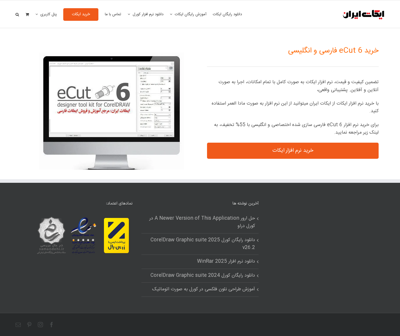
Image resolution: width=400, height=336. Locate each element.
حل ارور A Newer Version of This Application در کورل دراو (202, 222)
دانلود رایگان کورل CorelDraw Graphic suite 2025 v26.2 (203, 244)
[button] (17, 14)
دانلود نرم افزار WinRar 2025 (226, 261)
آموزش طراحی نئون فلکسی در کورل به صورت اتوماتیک (203, 289)
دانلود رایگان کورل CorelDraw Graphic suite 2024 (203, 275)
